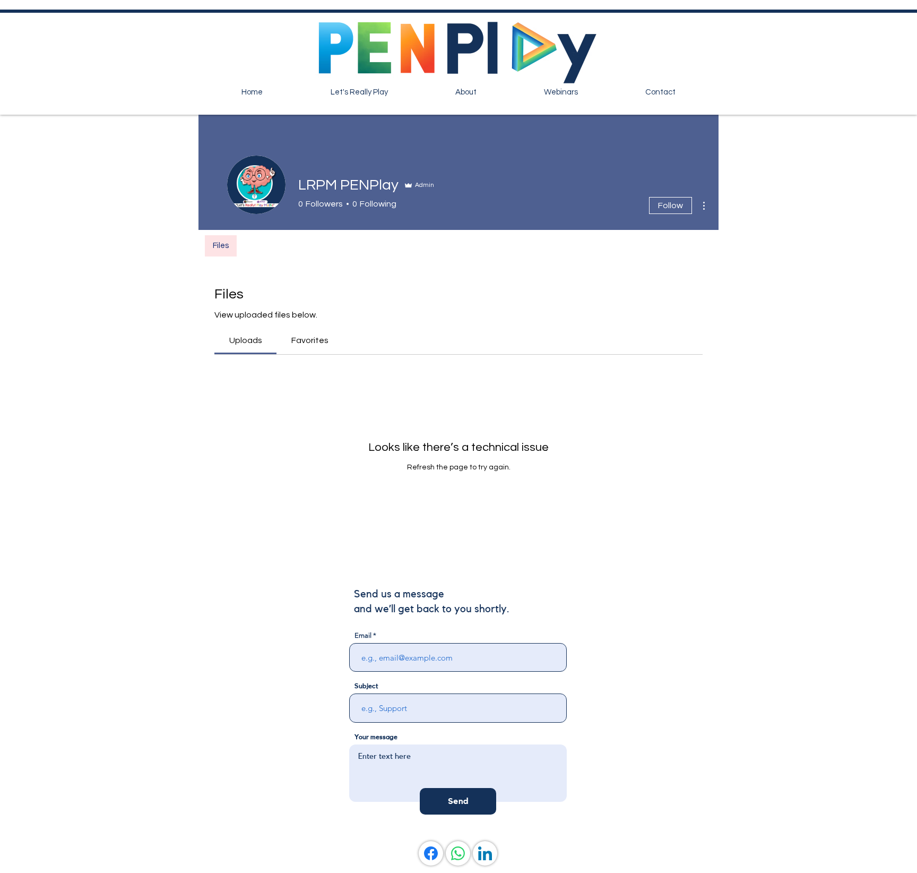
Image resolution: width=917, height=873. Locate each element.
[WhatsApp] (458, 853)
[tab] (245, 340)
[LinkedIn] (485, 853)
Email (362, 635)
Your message (375, 736)
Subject (366, 685)
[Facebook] (431, 853)
